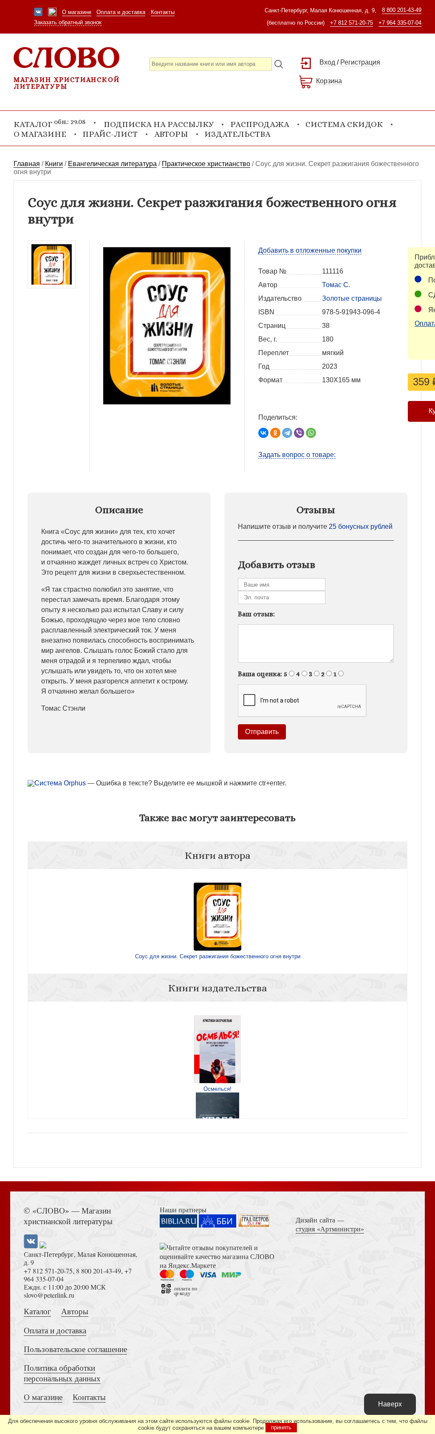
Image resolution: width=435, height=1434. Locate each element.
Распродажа (259, 124)
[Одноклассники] (275, 433)
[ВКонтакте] (263, 433)
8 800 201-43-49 (401, 10)
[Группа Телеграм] (52, 13)
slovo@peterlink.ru (49, 1294)
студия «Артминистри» (330, 1228)
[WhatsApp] (311, 433)
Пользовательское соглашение (75, 1349)
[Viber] (299, 433)
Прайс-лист (110, 134)
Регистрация (360, 62)
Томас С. (336, 284)
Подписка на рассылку (159, 124)
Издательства (237, 134)
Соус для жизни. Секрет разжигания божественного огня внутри (217, 956)
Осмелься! (217, 1089)
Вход (327, 62)
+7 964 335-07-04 (400, 23)
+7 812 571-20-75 (351, 23)
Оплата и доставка (120, 12)
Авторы (171, 134)
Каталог (37, 1311)
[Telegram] (287, 433)
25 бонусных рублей (361, 526)
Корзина (329, 81)
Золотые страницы (352, 298)
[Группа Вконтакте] (38, 13)
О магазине (76, 12)
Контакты (163, 12)
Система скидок (344, 124)
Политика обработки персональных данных (62, 1372)
